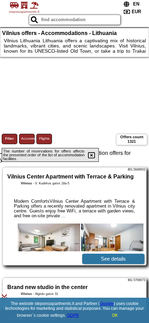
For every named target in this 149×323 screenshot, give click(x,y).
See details (113, 259)
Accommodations (28, 138)
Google (107, 303)
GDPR (73, 315)
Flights (44, 138)
